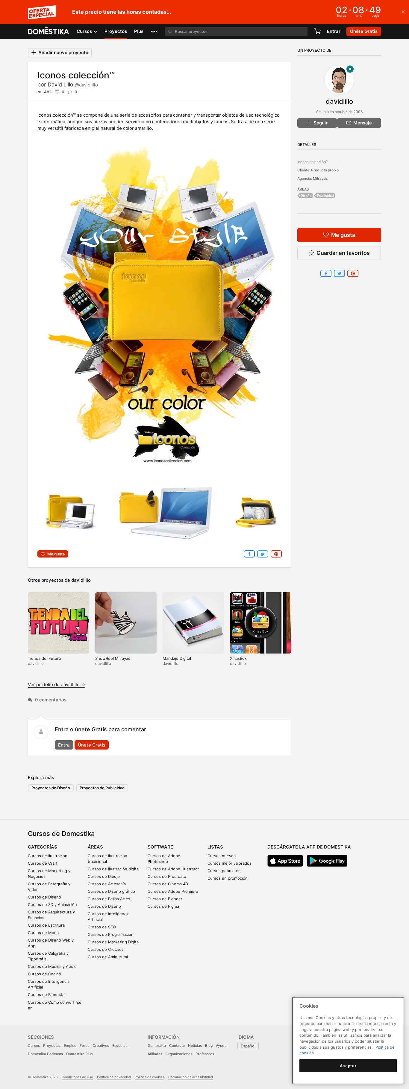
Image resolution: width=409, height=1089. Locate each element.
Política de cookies (149, 1077)
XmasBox (238, 658)
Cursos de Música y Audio (52, 966)
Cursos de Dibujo (104, 876)
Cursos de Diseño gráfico (111, 891)
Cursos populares (223, 870)
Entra (64, 745)
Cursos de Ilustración (47, 855)
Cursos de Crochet (105, 949)
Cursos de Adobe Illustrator (173, 868)
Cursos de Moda (43, 932)
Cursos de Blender (165, 898)
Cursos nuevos (221, 855)
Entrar (333, 31)
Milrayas (320, 178)
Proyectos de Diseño (50, 787)
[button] (154, 31)
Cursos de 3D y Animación (52, 904)
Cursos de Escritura (46, 925)
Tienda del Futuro (44, 658)
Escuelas (119, 1045)
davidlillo (81, 580)
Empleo (70, 1045)
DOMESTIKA (48, 31)
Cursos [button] (85, 31)
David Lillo (73, 84)
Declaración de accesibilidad (190, 1077)
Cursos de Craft (42, 863)
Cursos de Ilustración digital (114, 868)
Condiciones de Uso (77, 1077)
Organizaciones (179, 1054)
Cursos (34, 1045)
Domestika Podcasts (45, 1054)
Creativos (101, 1045)
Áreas (95, 847)
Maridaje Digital (177, 658)
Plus (138, 31)
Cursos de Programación (111, 934)
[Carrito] (317, 31)
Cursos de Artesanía (107, 883)
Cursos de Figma (163, 906)
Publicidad (325, 196)
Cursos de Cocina (44, 973)
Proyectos (115, 31)
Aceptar (348, 1065)
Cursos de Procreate (167, 876)
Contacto (177, 1045)
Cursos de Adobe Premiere (173, 891)
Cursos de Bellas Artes (109, 898)
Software (160, 847)
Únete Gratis (91, 745)
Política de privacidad (114, 1077)
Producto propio (325, 170)
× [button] (403, 11)
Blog (209, 1045)
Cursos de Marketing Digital (114, 941)
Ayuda (221, 1045)
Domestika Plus (79, 1054)
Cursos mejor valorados (229, 863)
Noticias (195, 1045)
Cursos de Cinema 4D (168, 883)
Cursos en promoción (227, 878)
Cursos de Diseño (44, 897)
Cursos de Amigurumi (108, 956)
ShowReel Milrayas (112, 658)
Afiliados (155, 1054)
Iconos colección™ (312, 161)
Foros (84, 1045)
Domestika (157, 1045)
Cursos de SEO (102, 926)
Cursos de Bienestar (47, 994)
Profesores (205, 1054)
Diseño (306, 196)
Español (248, 1046)
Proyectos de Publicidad (102, 787)
